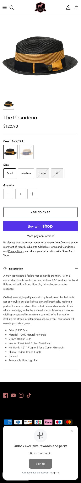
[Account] (67, 7)
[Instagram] (21, 395)
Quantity (8, 185)
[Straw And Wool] (40, 7)
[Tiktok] (28, 395)
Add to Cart (40, 212)
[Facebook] (5, 395)
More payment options (40, 236)
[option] (40, 55)
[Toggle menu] (4, 7)
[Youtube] (13, 395)
